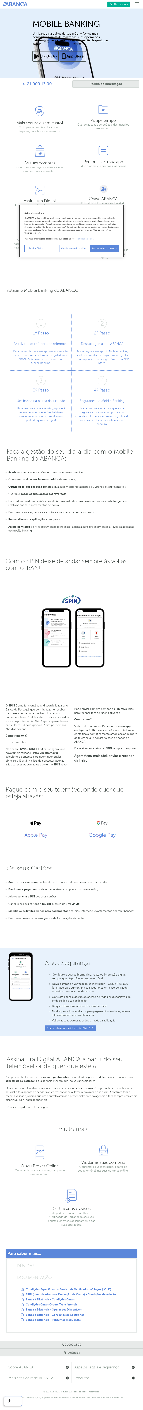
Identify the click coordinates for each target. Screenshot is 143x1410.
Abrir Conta (117, 4)
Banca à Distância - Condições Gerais (50, 1299)
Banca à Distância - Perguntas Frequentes (53, 1319)
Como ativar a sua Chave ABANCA (69, 1028)
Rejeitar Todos (36, 248)
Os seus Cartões (30, 868)
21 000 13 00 (28, 84)
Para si (16, 4)
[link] (9, 1401)
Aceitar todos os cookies (104, 248)
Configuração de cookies (73, 248)
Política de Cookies (85, 239)
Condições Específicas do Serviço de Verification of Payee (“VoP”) (68, 1289)
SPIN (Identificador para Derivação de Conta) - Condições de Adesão (71, 1294)
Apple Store (73, 56)
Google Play (45, 56)
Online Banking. (41, 363)
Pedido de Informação (97, 84)
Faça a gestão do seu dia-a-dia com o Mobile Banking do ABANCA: (70, 455)
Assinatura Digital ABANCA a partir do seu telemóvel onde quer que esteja (65, 1063)
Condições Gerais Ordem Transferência (51, 1304)
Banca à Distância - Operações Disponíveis (54, 1309)
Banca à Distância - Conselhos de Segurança (55, 1314)
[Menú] (137, 4)
